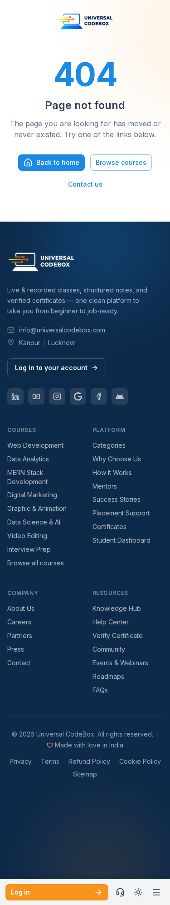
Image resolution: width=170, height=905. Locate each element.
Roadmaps (108, 676)
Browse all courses (35, 563)
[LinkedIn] (15, 396)
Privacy (21, 761)
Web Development (35, 445)
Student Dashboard (121, 540)
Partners (19, 635)
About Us (20, 608)
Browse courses (121, 162)
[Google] (78, 396)
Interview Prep (29, 549)
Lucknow (61, 342)
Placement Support (121, 513)
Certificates (109, 526)
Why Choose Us (116, 459)
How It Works (112, 472)
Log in (20, 892)
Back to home (57, 162)
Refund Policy (89, 761)
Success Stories (116, 499)
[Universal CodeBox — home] (85, 23)
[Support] (120, 892)
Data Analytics (28, 459)
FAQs (100, 690)
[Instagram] (57, 396)
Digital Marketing (32, 495)
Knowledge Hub (116, 608)
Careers (19, 622)
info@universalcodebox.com (62, 330)
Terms (50, 761)
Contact (18, 663)
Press (15, 649)
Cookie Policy (140, 761)
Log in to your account (51, 367)
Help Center (110, 622)
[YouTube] (36, 396)
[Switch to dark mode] (138, 892)
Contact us (85, 184)
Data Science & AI (33, 522)
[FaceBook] (99, 396)
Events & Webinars (120, 663)
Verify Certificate (117, 635)
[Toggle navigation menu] (156, 892)
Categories (109, 445)
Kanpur (29, 342)
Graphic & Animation (37, 508)
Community (108, 649)
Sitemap (85, 774)
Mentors (104, 486)
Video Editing (27, 535)
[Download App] (120, 396)
